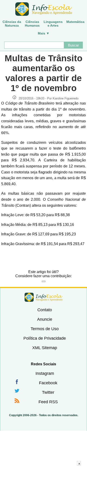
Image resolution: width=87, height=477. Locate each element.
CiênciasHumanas (32, 23)
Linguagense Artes (53, 23)
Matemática (75, 22)
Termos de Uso (45, 328)
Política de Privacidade (44, 338)
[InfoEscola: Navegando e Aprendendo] (43, 9)
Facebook (48, 383)
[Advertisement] (43, 471)
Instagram (44, 373)
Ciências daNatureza (12, 23)
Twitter (48, 392)
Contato (44, 310)
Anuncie (44, 319)
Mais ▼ (43, 33)
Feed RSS (48, 402)
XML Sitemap (44, 347)
